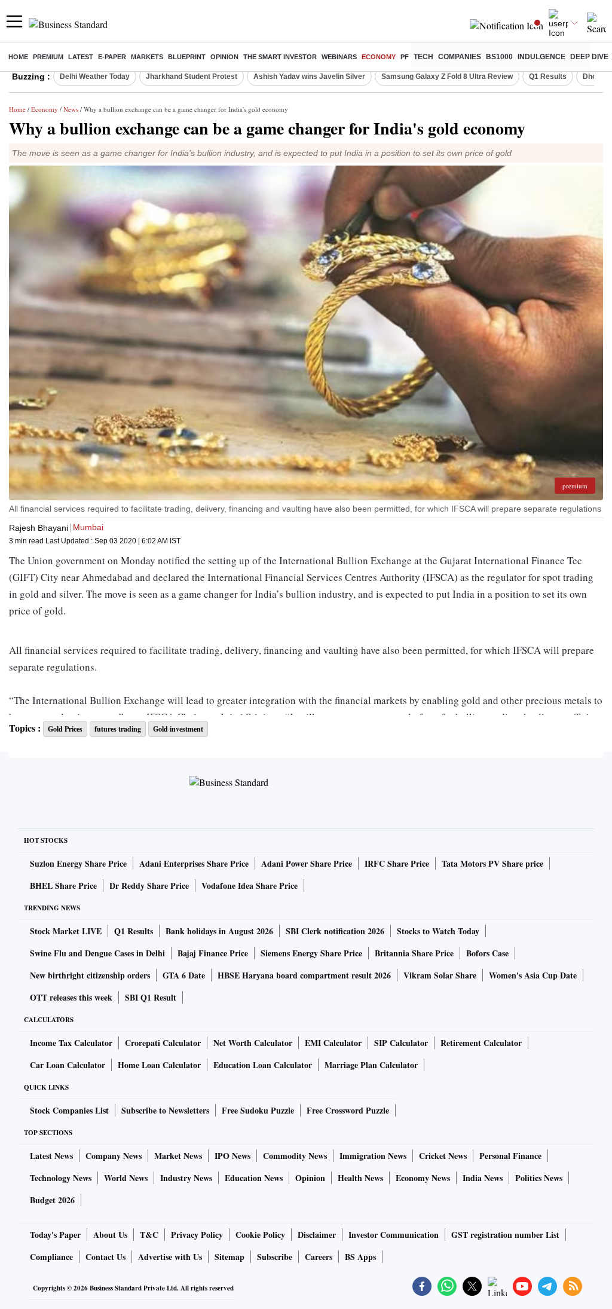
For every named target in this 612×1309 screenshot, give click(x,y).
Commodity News (295, 1155)
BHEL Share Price (63, 885)
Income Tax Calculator (71, 1042)
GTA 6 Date (184, 975)
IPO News (232, 1155)
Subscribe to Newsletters (165, 1110)
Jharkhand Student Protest (191, 76)
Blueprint (187, 56)
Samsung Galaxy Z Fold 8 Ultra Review (447, 76)
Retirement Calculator (481, 1042)
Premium (48, 56)
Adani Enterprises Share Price (194, 863)
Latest (80, 56)
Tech (423, 57)
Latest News (51, 1155)
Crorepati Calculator (163, 1042)
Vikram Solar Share (439, 975)
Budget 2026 (52, 1200)
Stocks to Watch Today (438, 931)
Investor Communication (393, 1234)
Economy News (423, 1178)
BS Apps (360, 1256)
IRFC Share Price (397, 863)
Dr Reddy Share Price (149, 885)
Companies (459, 57)
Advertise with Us (170, 1256)
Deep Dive (589, 57)
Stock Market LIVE (66, 931)
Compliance (51, 1256)
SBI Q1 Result (150, 997)
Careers (318, 1256)
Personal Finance (510, 1155)
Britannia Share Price (414, 953)
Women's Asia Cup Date (533, 975)
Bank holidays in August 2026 (219, 931)
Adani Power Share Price (306, 863)
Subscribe (274, 1256)
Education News (254, 1178)
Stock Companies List (69, 1110)
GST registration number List (505, 1234)
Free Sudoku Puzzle (258, 1110)
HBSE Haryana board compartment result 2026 (304, 975)
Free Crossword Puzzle (348, 1110)
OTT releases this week (71, 997)
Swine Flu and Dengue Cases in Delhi (97, 953)
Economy (379, 56)
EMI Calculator (333, 1042)
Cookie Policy (260, 1234)
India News (483, 1178)
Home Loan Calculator (159, 1065)
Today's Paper (55, 1234)
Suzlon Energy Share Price (78, 863)
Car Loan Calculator (67, 1065)
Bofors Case (487, 953)
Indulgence (541, 57)
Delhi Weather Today (95, 76)
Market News (178, 1155)
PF (404, 56)
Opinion (224, 56)
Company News (113, 1155)
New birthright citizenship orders (90, 975)
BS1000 (499, 57)
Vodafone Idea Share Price (249, 885)
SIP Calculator (401, 1042)
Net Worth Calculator (252, 1042)
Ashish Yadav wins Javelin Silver (309, 76)
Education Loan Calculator (262, 1065)
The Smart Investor (280, 56)
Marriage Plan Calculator (371, 1065)
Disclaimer (317, 1234)
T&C (149, 1234)
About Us (110, 1234)
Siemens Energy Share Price (311, 953)
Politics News (538, 1178)
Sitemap (229, 1256)
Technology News (60, 1178)
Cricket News (443, 1155)
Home (18, 56)
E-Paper (112, 56)
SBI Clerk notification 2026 (335, 931)
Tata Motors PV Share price (492, 863)
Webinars (339, 56)
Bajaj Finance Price (213, 953)
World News (126, 1178)
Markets (147, 56)
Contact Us (105, 1256)
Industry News (186, 1178)
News (70, 109)
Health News (360, 1178)
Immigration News (372, 1155)
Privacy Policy (197, 1234)
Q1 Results (548, 76)
